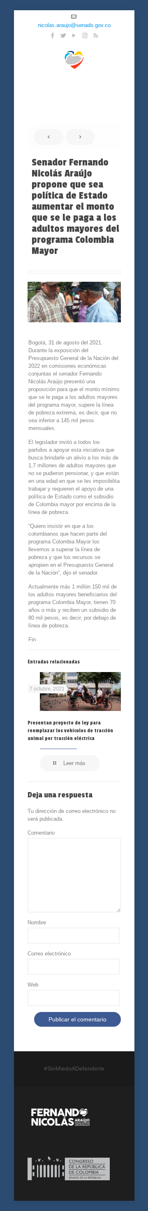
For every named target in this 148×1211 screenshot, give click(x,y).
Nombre (37, 922)
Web (33, 985)
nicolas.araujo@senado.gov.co (74, 25)
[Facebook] (53, 35)
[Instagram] (85, 35)
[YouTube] (74, 35)
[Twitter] (63, 35)
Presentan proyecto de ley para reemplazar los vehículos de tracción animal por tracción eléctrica (70, 730)
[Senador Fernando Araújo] (74, 58)
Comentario (41, 833)
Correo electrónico (49, 954)
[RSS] (95, 35)
